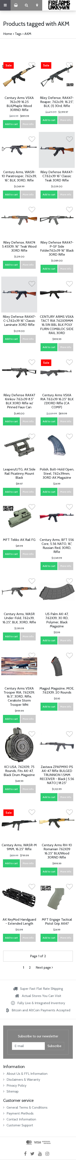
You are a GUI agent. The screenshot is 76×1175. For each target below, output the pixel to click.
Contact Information (21, 1119)
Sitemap (13, 1091)
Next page (44, 967)
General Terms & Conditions (27, 1107)
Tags (18, 34)
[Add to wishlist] (31, 66)
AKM (27, 34)
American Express (46, 1142)
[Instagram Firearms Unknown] (48, 1154)
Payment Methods (20, 1113)
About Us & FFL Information (27, 1074)
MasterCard (29, 1142)
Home (7, 34)
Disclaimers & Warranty (23, 1080)
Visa (37, 1142)
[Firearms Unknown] (59, 5)
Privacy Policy (16, 1085)
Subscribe (54, 1046)
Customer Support (20, 1125)
